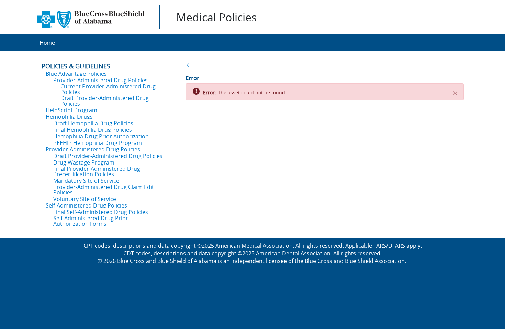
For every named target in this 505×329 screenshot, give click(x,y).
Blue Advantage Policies (76, 73)
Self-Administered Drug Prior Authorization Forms (90, 220)
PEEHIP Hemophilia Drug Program (97, 143)
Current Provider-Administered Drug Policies (108, 89)
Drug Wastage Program (83, 162)
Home (47, 42)
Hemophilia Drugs (69, 116)
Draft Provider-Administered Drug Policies (104, 100)
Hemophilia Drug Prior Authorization (101, 136)
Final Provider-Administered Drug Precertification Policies (96, 171)
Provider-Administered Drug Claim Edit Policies (103, 189)
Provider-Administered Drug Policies (100, 80)
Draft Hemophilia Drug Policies (93, 123)
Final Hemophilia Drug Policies (92, 129)
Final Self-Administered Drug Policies (100, 212)
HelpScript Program (71, 110)
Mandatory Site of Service (86, 180)
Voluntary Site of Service (84, 199)
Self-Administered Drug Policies (86, 205)
